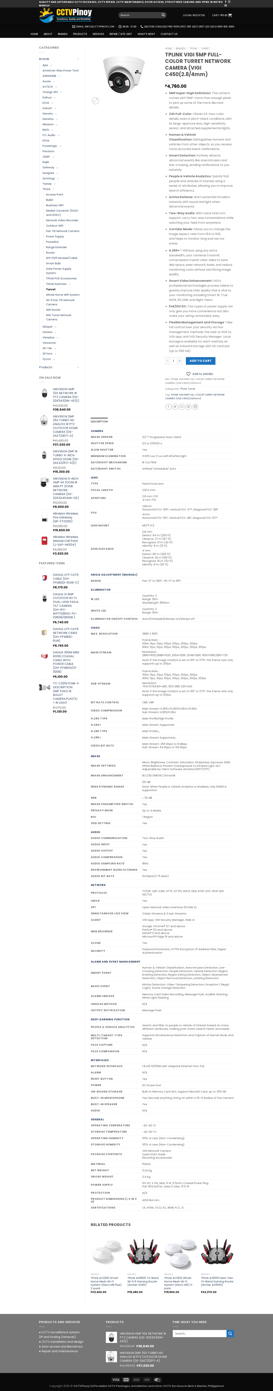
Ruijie (46, 162)
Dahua (47, 97)
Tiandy (47, 184)
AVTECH (48, 87)
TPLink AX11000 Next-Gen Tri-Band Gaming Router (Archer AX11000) (217, 1281)
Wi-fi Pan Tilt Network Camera (60, 302)
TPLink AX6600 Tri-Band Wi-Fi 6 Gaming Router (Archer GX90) (143, 1281)
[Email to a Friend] (182, 407)
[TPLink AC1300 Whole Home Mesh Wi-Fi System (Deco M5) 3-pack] (180, 1251)
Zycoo (47, 359)
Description (99, 421)
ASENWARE (49, 76)
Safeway (48, 167)
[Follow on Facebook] (226, 2)
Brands (44, 59)
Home (168, 48)
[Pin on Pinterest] (189, 407)
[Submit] (163, 15)
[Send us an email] (226, 5)
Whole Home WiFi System (63, 295)
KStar (46, 140)
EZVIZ (46, 103)
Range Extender (56, 247)
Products (45, 367)
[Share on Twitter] (175, 407)
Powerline (52, 242)
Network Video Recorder (62, 220)
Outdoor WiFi (54, 226)
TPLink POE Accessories (61, 278)
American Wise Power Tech (61, 70)
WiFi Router (53, 310)
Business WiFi (55, 205)
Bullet (49, 200)
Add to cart (201, 361)
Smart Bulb (53, 263)
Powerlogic (50, 146)
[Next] (234, 1265)
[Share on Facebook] (168, 407)
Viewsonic (49, 343)
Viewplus (48, 337)
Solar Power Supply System (58, 271)
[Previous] (91, 1265)
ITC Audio (49, 135)
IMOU (46, 130)
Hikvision (48, 124)
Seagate (48, 173)
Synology (49, 178)
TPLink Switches (56, 284)
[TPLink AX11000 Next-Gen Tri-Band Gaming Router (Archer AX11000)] (217, 1251)
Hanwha (48, 119)
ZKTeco (47, 353)
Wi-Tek (47, 348)
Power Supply (55, 236)
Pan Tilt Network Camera (62, 231)
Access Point (54, 194)
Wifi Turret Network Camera (58, 317)
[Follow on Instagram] (229, 2)
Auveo (47, 81)
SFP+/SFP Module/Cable (61, 258)
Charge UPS (50, 92)
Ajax (45, 65)
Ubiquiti (47, 327)
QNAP (46, 157)
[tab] (99, 421)
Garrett (47, 108)
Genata (48, 113)
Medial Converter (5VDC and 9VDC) (62, 213)
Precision (48, 151)
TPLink (46, 189)
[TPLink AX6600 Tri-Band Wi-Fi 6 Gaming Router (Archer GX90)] (143, 1251)
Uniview (47, 332)
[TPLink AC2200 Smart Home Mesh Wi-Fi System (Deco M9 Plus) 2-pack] (107, 1251)
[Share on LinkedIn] (195, 407)
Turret (51, 289)
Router (50, 252)
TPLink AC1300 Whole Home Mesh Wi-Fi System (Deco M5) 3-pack (178, 1283)
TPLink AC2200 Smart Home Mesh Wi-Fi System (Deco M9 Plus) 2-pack (106, 1283)
